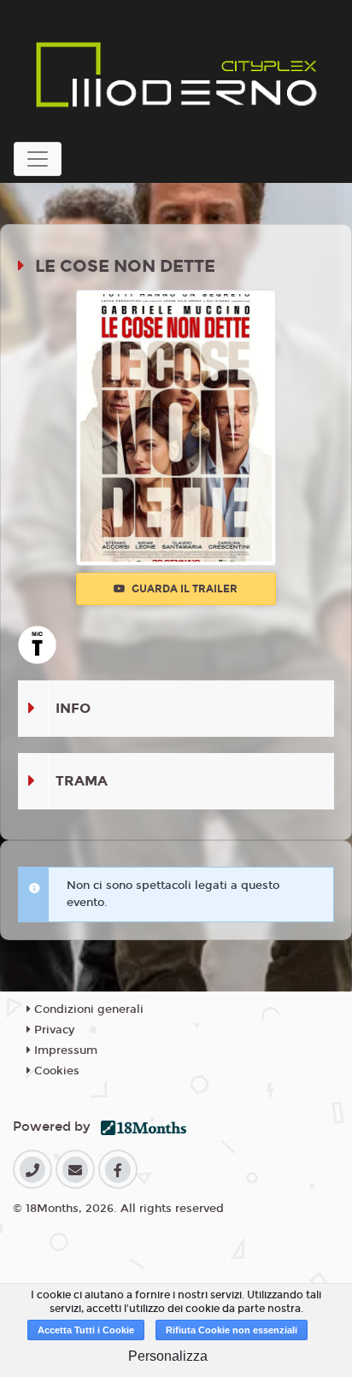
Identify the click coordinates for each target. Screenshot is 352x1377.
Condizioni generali (87, 1009)
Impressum (64, 1050)
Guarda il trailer (183, 589)
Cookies (55, 1071)
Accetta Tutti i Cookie (86, 1330)
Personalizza (168, 1356)
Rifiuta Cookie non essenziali (231, 1330)
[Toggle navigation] (38, 159)
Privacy (52, 1030)
